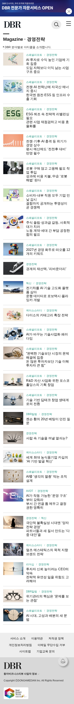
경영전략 (51, 55)
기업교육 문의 (46, 651)
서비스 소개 (17, 638)
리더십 (30, 564)
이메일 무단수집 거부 (51, 645)
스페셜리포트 (34, 55)
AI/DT (29, 491)
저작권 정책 (56, 638)
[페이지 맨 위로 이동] (64, 662)
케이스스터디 (34, 310)
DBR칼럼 (31, 414)
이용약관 (37, 638)
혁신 (28, 283)
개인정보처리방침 (20, 645)
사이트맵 (25, 651)
